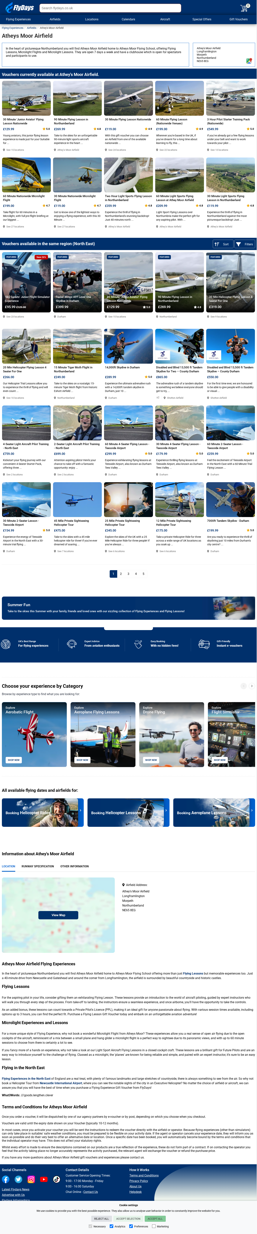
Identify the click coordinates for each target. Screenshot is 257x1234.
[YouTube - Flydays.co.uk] (44, 1180)
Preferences (141, 1226)
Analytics (120, 1226)
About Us (135, 1186)
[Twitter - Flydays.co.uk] (19, 1180)
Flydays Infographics (16, 1200)
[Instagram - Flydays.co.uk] (32, 1180)
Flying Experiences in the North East (26, 1078)
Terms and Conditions (144, 1175)
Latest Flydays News (15, 1189)
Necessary (100, 1226)
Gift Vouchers (239, 19)
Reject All (101, 1218)
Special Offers (201, 19)
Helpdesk (135, 1192)
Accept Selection (128, 1218)
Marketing (163, 1226)
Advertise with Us (13, 1195)
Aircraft (165, 19)
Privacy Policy (138, 1181)
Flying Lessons (193, 973)
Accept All (155, 1218)
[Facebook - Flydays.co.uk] (6, 1180)
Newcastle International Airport (61, 1083)
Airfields (31, 28)
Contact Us (90, 1192)
